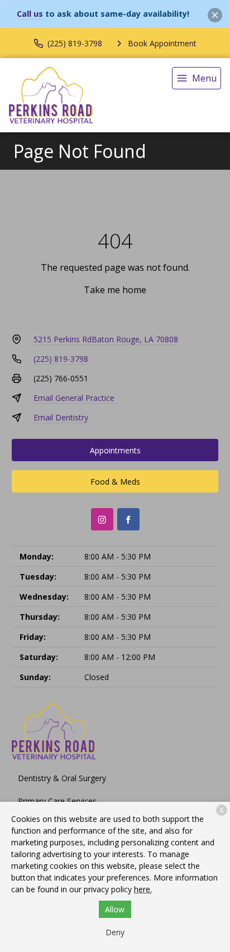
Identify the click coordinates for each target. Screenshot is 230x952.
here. (143, 889)
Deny (115, 932)
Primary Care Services (57, 801)
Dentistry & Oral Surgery (62, 778)
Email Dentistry (60, 417)
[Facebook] (128, 519)
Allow (114, 909)
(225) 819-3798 (60, 358)
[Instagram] (102, 519)
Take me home (115, 290)
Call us (30, 13)
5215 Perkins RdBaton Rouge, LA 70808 (105, 339)
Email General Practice (73, 398)
